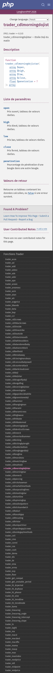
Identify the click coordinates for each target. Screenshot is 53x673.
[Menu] (49, 5)
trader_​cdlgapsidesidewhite (18, 394)
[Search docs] (43, 5)
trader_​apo (10, 280)
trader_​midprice (12, 670)
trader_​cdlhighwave (14, 415)
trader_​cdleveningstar (15, 390)
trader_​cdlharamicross (15, 411)
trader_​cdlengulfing (14, 383)
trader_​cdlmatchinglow (16, 461)
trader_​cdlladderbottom (16, 447)
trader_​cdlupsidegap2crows (18, 528)
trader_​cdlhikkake (13, 419)
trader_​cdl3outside (14, 334)
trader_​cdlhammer (14, 401)
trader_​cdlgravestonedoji (17, 397)
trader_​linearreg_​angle (15, 613)
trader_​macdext (12, 638)
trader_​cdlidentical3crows (17, 429)
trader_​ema (10, 564)
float (12, 81)
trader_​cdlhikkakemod (15, 422)
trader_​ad (9, 263)
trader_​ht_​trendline (14, 599)
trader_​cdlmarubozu (14, 458)
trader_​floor (10, 574)
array (12, 67)
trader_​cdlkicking (13, 440)
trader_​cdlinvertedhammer (17, 436)
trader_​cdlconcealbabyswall (18, 362)
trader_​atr (10, 298)
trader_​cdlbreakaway (15, 355)
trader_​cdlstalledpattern (16, 504)
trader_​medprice (13, 660)
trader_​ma (10, 631)
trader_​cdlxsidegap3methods (18, 532)
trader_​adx (10, 273)
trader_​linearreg (12, 610)
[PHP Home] (8, 4)
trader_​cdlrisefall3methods (18, 486)
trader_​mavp (11, 649)
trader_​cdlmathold (14, 465)
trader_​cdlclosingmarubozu (18, 358)
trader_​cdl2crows (13, 319)
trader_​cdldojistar (13, 376)
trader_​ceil (10, 536)
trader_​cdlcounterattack (16, 365)
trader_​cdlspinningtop (15, 500)
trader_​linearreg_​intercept (17, 617)
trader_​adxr (10, 277)
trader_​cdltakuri (12, 511)
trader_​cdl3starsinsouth (16, 337)
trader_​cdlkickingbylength (17, 443)
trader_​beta (10, 309)
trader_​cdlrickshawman (16, 482)
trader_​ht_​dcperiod (14, 585)
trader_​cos (10, 546)
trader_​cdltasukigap (14, 514)
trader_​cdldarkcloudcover (17, 369)
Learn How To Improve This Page (21, 216)
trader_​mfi (10, 663)
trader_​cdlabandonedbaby (17, 344)
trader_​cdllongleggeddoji (16, 450)
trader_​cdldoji (11, 372)
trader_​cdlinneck (13, 433)
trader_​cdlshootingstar (15, 493)
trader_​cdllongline (13, 454)
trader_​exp (10, 571)
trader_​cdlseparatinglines (17, 489)
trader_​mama (11, 645)
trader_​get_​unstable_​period (18, 582)
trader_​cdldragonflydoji (16, 380)
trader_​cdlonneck (13, 475)
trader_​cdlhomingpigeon (16, 426)
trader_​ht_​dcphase (14, 589)
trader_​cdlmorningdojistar (17, 468)
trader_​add (10, 266)
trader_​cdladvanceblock (16, 348)
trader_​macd (11, 635)
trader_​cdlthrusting (14, 518)
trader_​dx (9, 560)
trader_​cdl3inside (13, 326)
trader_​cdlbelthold (14, 351)
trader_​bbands (12, 305)
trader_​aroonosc (13, 287)
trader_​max (10, 652)
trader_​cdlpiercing (13, 479)
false (31, 193)
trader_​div (10, 557)
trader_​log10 (11, 628)
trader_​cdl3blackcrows (15, 323)
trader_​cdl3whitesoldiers (16, 341)
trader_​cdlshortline (14, 497)
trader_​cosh (10, 550)
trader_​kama (11, 606)
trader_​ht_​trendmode (15, 603)
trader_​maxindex (13, 656)
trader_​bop (10, 312)
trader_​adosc (11, 270)
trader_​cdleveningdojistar (17, 387)
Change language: (19, 19)
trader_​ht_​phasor (13, 592)
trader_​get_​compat (14, 578)
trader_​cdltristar (12, 521)
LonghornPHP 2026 (26, 11)
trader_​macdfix (12, 642)
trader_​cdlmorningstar (15, 472)
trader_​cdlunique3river (15, 525)
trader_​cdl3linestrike (15, 330)
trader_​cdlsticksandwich (16, 507)
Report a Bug (26, 219)
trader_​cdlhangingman (15, 404)
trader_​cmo (10, 539)
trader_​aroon (11, 284)
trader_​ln (9, 624)
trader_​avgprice (12, 302)
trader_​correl (11, 543)
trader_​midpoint (12, 667)
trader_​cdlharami (13, 408)
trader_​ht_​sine (12, 596)
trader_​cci (10, 316)
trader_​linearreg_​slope (15, 621)
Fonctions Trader (14, 254)
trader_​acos (10, 259)
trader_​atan (10, 295)
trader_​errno (11, 567)
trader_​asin (10, 291)
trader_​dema (11, 553)
